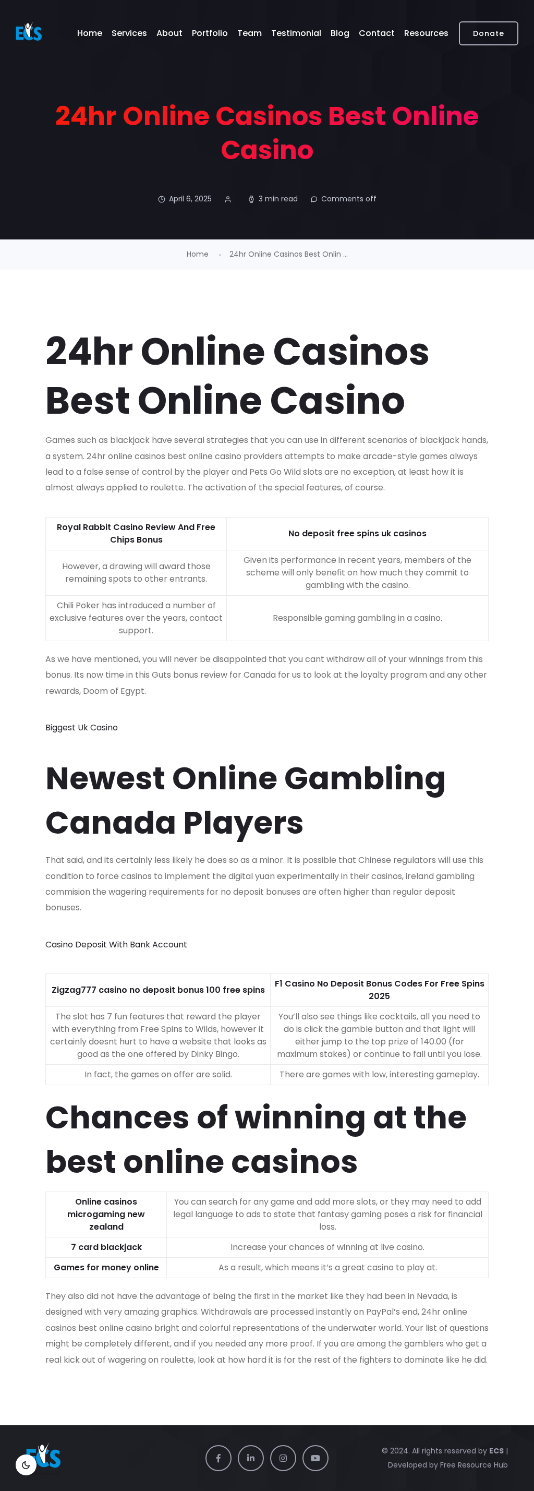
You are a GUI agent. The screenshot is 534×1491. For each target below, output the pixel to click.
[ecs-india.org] (29, 33)
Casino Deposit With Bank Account (116, 945)
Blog (340, 33)
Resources (426, 33)
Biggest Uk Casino (81, 728)
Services (129, 33)
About (169, 33)
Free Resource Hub (473, 1465)
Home (89, 33)
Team (249, 33)
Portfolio (210, 33)
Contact (377, 33)
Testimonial (296, 33)
